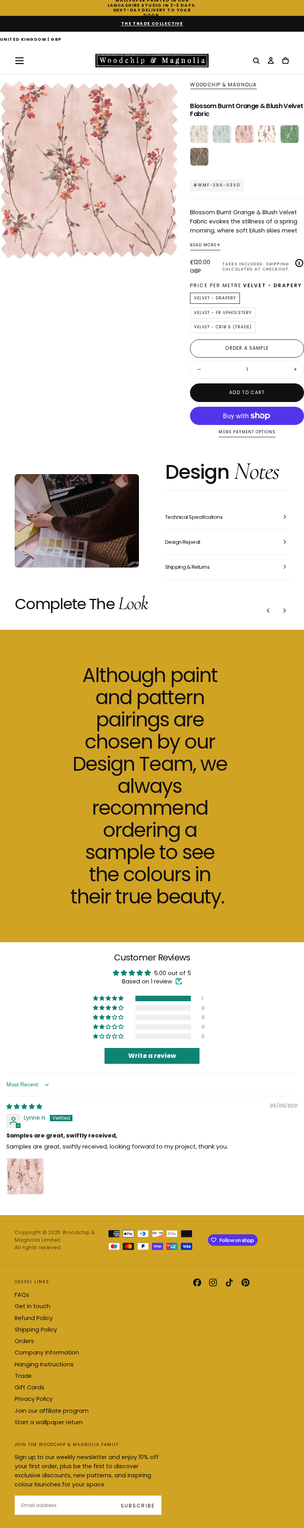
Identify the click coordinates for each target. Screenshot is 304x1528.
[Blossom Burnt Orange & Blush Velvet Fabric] (244, 134)
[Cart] (285, 61)
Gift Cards (29, 1387)
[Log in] (271, 61)
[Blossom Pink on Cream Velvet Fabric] (267, 134)
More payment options (246, 432)
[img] (24, 1107)
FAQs (22, 1295)
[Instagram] (213, 1282)
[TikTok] (229, 1282)
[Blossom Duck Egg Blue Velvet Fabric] (222, 134)
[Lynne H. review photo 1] (25, 1176)
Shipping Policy (36, 1330)
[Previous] (268, 610)
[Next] (284, 610)
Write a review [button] (152, 1055)
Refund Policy (34, 1318)
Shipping (277, 264)
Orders (24, 1341)
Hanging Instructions (44, 1364)
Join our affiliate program (52, 1411)
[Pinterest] (245, 1282)
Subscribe (137, 1505)
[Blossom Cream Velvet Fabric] (199, 134)
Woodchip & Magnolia (223, 85)
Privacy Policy (34, 1399)
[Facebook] (197, 1282)
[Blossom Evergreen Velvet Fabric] (289, 134)
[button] (31, 40)
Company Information (47, 1353)
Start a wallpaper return (49, 1422)
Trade (23, 1376)
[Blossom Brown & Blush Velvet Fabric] (199, 156)
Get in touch (32, 1306)
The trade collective (152, 24)
